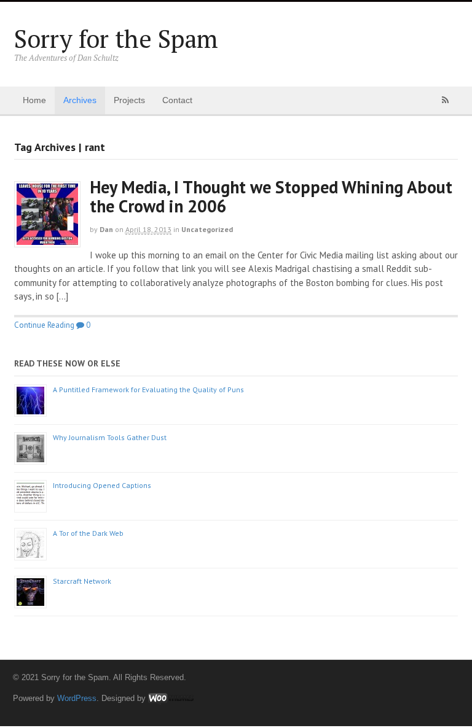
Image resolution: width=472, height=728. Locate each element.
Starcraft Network (82, 581)
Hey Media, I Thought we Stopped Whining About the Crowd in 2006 (271, 196)
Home (34, 100)
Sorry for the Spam (116, 38)
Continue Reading (44, 325)
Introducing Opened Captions (102, 485)
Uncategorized (207, 229)
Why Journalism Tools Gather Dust (110, 437)
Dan (106, 229)
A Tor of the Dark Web (88, 533)
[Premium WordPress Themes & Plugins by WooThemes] (171, 698)
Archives (79, 100)
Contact (177, 100)
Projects (129, 100)
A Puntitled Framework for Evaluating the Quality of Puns (148, 389)
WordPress (76, 698)
